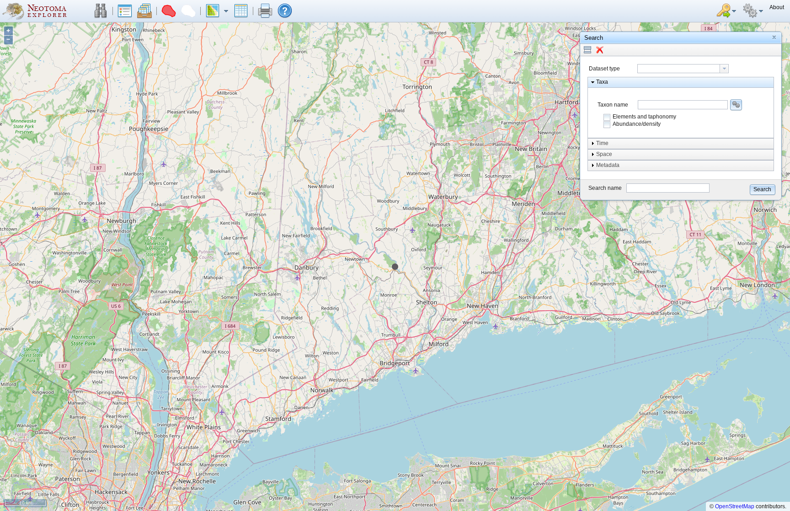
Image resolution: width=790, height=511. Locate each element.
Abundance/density (637, 124)
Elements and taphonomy (644, 116)
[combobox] (683, 68)
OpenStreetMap (734, 506)
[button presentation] (724, 69)
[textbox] (679, 68)
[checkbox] (607, 117)
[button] (100, 11)
